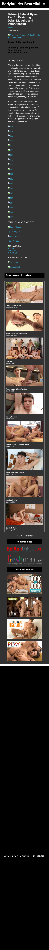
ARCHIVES (12, 253)
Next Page (30, 536)
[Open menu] (44, 4)
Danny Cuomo (11, 417)
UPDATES (12, 250)
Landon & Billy (11, 500)
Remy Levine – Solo (13, 306)
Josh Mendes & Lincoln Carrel (17, 445)
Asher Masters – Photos (15, 472)
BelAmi (10, 28)
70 (21, 536)
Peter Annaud (13, 241)
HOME (34, 856)
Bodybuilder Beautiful (21, 4)
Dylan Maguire (14, 231)
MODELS (11, 248)
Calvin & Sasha (11, 528)
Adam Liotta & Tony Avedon (16, 389)
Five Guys (9, 361)
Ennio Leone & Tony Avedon (16, 333)
